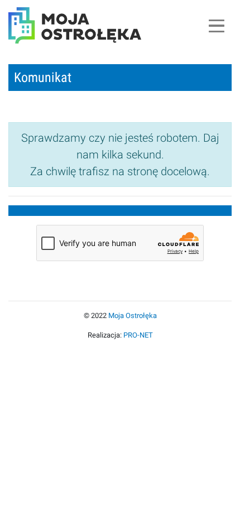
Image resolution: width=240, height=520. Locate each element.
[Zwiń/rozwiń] (216, 25)
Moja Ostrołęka (132, 315)
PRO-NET (138, 335)
